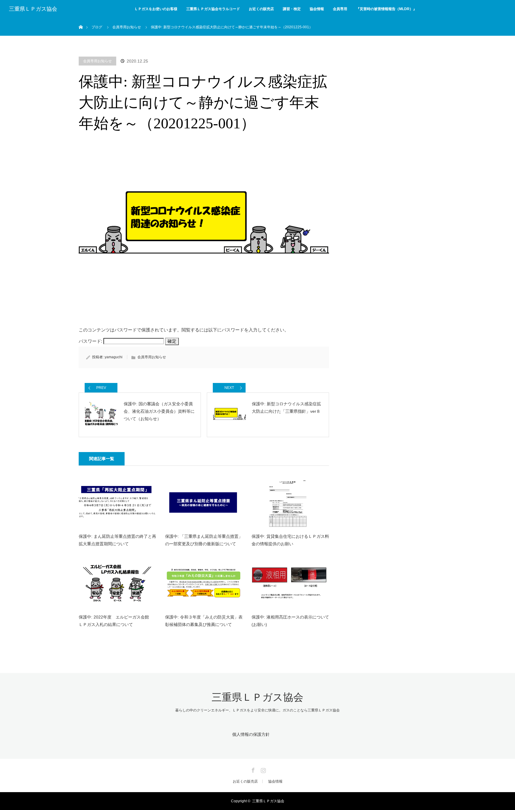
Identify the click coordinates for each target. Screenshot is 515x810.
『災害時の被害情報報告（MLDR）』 (386, 9)
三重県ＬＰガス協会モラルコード (213, 9)
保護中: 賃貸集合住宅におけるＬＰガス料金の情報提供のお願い (290, 540)
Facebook (252, 769)
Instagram (262, 769)
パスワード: (91, 341)
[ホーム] (81, 20)
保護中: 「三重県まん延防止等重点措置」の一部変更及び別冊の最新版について (204, 540)
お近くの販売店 (261, 9)
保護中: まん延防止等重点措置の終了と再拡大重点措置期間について (117, 540)
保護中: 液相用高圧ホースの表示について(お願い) (290, 621)
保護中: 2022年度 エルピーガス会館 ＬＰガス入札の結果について (116, 621)
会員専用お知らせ (97, 61)
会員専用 (340, 9)
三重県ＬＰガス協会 (33, 9)
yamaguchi (113, 357)
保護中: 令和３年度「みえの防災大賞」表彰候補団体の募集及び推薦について (204, 621)
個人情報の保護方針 (251, 734)
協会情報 (317, 9)
